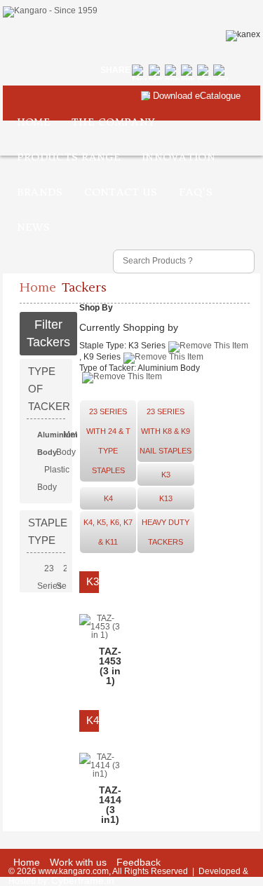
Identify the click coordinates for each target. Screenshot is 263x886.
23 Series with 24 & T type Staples (108, 441)
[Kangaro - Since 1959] (50, 12)
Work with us (78, 862)
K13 (166, 498)
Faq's (196, 192)
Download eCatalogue (197, 95)
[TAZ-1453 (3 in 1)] (99, 635)
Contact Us (121, 192)
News (33, 227)
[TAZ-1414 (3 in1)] (99, 774)
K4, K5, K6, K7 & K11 (108, 532)
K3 (165, 474)
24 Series (68, 577)
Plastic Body (53, 478)
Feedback (138, 862)
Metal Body (70, 443)
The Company (113, 122)
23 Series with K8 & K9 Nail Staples (165, 431)
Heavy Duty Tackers (165, 532)
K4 (108, 498)
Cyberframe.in (82, 880)
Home (33, 122)
